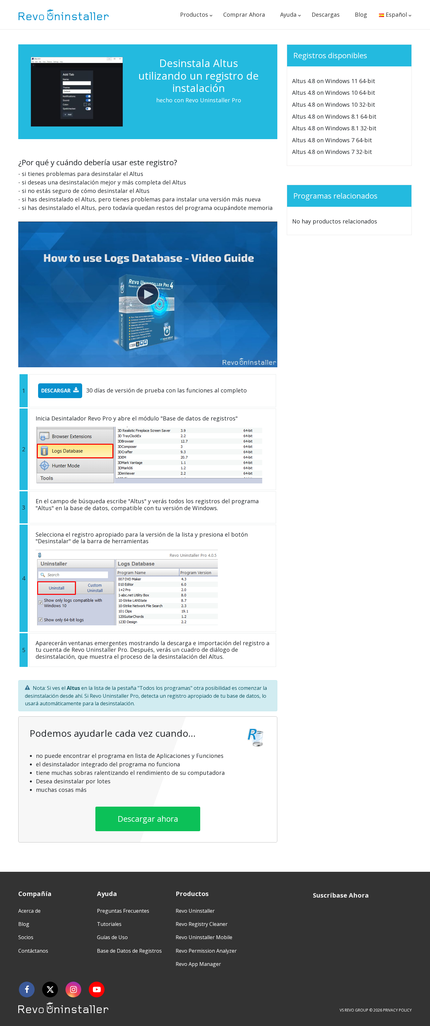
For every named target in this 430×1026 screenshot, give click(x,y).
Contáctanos (33, 950)
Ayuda (288, 14)
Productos (194, 14)
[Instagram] (73, 989)
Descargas (326, 14)
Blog (361, 14)
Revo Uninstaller (195, 910)
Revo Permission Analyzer (206, 950)
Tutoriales (109, 924)
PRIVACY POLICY (397, 1010)
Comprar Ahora (244, 14)
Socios (25, 937)
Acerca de (29, 910)
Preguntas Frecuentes (123, 910)
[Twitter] (50, 989)
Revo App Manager (198, 964)
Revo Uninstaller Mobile (204, 937)
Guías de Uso (112, 937)
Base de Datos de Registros (129, 950)
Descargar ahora (148, 818)
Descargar (56, 390)
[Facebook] (27, 989)
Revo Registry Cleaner (202, 924)
